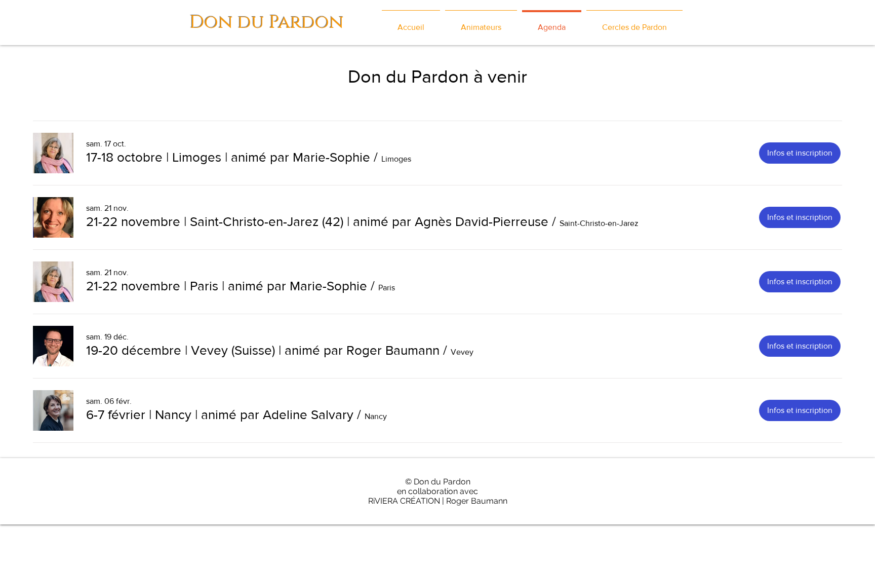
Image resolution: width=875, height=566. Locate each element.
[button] (228, 157)
